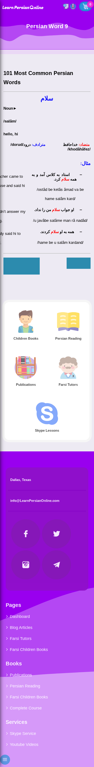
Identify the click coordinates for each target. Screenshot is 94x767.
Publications (21, 675)
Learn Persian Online (22, 7)
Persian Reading (25, 686)
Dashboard (20, 616)
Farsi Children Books (29, 649)
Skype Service (23, 733)
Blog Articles (21, 627)
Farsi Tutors (20, 638)
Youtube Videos (24, 744)
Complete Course (26, 708)
